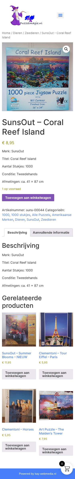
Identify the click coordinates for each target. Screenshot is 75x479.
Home (6, 33)
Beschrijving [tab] (17, 232)
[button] (66, 49)
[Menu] (60, 15)
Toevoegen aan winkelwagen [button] (17, 374)
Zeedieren (32, 33)
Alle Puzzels (41, 215)
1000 (5, 215)
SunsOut (33, 220)
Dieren (17, 33)
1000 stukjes (20, 215)
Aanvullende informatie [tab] (51, 232)
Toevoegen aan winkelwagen (28, 198)
